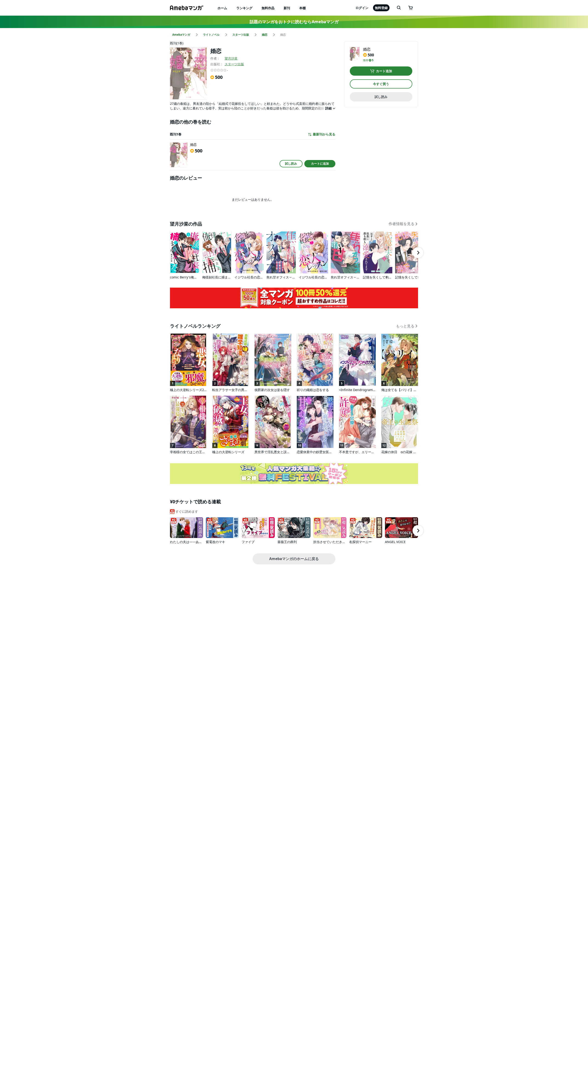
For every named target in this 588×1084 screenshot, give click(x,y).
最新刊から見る (324, 134)
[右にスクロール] (418, 252)
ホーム (222, 8)
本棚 (302, 8)
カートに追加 (320, 163)
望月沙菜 (231, 58)
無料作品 (268, 8)
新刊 (287, 8)
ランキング (244, 8)
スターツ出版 (234, 64)
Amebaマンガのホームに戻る (294, 558)
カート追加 (384, 71)
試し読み (291, 163)
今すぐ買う (381, 84)
